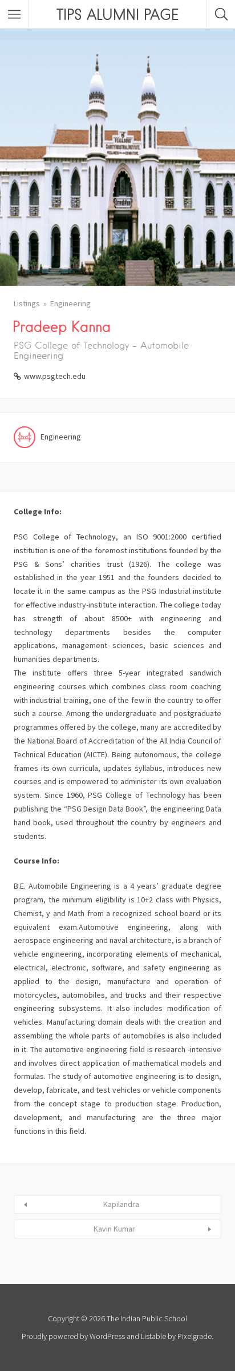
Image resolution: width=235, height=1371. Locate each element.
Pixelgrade (194, 1336)
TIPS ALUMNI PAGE (117, 14)
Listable (153, 1336)
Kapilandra (121, 1204)
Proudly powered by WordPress (73, 1336)
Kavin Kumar (114, 1229)
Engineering (70, 303)
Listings (27, 303)
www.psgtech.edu (55, 376)
